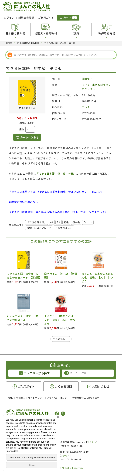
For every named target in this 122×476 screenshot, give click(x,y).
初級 (66, 222)
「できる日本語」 (37, 222)
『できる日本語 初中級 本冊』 (56, 173)
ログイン (9, 17)
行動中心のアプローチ (39, 227)
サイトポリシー (36, 397)
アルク (86, 107)
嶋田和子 (87, 79)
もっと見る (59, 338)
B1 (58, 222)
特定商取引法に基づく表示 (85, 397)
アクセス (91, 442)
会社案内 (20, 397)
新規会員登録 (26, 17)
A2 (51, 222)
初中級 (76, 222)
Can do (88, 222)
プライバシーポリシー (58, 397)
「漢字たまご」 (63, 227)
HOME (10, 397)
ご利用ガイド (46, 17)
